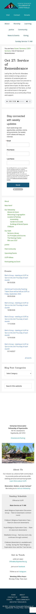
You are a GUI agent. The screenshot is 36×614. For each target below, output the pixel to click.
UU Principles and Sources (16, 236)
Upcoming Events (11, 253)
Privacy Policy (18, 608)
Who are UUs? (12, 240)
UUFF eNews (9, 257)
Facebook (21, 567)
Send (18, 185)
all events (28, 358)
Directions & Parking (18, 438)
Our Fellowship (10, 210)
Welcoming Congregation (16, 215)
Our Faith (8, 231)
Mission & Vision (13, 212)
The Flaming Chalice (14, 238)
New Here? (8, 205)
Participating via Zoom (12, 262)
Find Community (10, 249)
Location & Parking (14, 217)
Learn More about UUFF (18, 481)
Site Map (27, 608)
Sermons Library (13, 233)
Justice (7, 245)
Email (9, 140)
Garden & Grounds (16, 222)
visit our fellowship (23, 488)
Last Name (10, 159)
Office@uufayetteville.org (18, 562)
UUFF (18, 5)
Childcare (10, 227)
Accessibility (14, 219)
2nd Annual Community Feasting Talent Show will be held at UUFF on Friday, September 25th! (17, 291)
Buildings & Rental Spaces (19, 224)
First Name (10, 150)
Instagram (22, 571)
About (7, 201)
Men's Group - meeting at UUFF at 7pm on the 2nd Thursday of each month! (16, 277)
